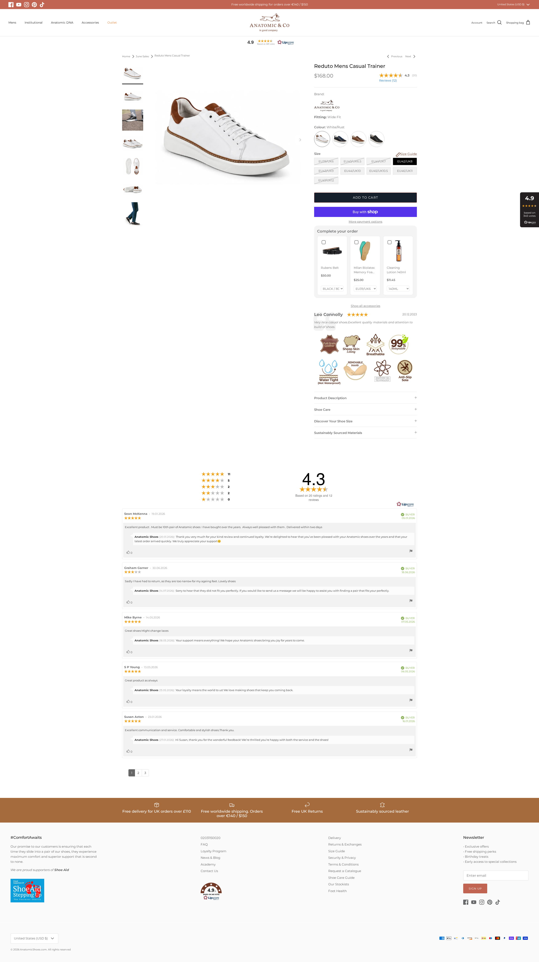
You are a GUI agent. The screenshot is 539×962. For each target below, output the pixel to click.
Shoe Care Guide (341, 878)
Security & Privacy (342, 858)
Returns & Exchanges (345, 844)
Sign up (475, 888)
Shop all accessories (365, 306)
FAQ (204, 844)
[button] (269, 42)
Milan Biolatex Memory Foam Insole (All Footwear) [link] (365, 270)
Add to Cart (365, 197)
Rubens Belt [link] (330, 268)
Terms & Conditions (343, 864)
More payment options (365, 221)
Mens (12, 22)
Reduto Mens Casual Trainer (172, 55)
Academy (208, 864)
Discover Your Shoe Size (333, 421)
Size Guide (336, 851)
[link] (332, 250)
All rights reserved (59, 949)
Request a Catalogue (344, 871)
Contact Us (209, 871)
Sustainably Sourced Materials (338, 433)
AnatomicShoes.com (33, 949)
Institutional (34, 22)
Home (126, 56)
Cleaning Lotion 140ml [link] (396, 270)
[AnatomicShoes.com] (269, 22)
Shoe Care (322, 410)
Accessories (90, 22)
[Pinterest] (34, 4)
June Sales (142, 56)
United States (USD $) (510, 4)
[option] (228, 140)
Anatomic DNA (62, 22)
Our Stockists (338, 884)
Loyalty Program (213, 851)
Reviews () (388, 80)
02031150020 (210, 838)
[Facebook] (10, 4)
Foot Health (337, 891)
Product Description (330, 398)
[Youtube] (18, 4)
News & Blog (210, 858)
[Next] (300, 140)
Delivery (334, 838)
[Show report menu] (411, 551)
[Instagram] (26, 4)
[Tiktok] (42, 4)
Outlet (112, 22)
